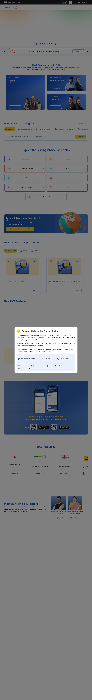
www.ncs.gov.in (46, 351)
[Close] (75, 331)
